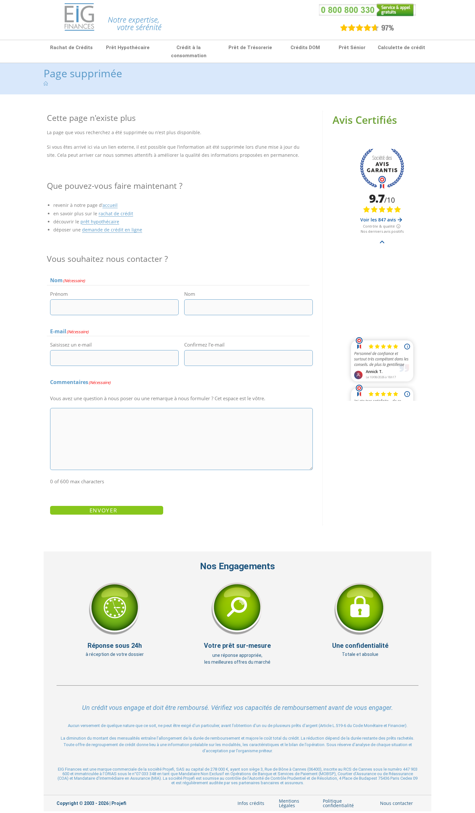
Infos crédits (251, 803)
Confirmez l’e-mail (204, 344)
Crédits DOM (305, 47)
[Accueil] (46, 84)
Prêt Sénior (352, 47)
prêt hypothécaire (99, 222)
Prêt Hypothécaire (128, 47)
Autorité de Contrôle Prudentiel (277, 778)
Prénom (59, 294)
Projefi (118, 803)
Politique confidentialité (338, 803)
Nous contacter (396, 803)
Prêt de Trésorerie (250, 47)
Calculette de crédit (401, 47)
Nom (189, 294)
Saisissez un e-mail (71, 344)
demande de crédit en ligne (112, 230)
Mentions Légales (289, 803)
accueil (110, 205)
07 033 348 (146, 773)
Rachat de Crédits (71, 47)
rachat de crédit (116, 213)
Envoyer (104, 510)
